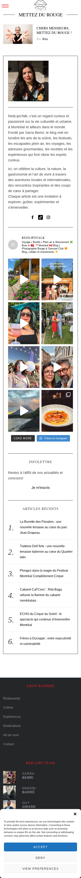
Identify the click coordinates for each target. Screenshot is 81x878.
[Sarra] (10, 777)
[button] (75, 814)
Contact (8, 744)
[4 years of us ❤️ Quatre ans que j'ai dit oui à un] (57, 323)
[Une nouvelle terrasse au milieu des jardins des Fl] (57, 279)
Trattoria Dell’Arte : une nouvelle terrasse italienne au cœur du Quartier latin (46, 551)
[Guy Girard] (10, 806)
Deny (40, 857)
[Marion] (10, 792)
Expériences (12, 716)
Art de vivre (11, 735)
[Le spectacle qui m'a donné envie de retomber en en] (24, 367)
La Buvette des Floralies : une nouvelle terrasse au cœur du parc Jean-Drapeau (43, 527)
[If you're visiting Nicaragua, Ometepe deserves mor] (24, 411)
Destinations (12, 725)
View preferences (40, 868)
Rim (45, 39)
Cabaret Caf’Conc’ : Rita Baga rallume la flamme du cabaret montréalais (41, 595)
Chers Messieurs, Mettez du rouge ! (54, 30)
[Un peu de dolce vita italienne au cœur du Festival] (24, 323)
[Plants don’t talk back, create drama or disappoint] (24, 279)
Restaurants (11, 698)
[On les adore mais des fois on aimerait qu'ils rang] (57, 367)
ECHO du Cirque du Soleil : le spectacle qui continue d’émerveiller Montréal (45, 619)
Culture (8, 707)
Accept (40, 847)
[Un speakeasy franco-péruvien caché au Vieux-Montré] (57, 411)
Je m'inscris (40, 488)
